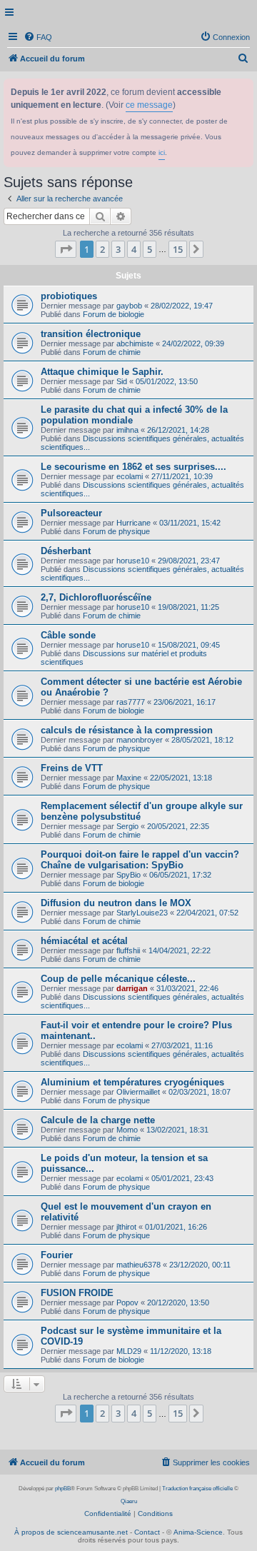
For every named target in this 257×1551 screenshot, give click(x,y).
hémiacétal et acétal (84, 940)
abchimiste (134, 343)
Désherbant (66, 551)
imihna (127, 430)
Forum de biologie (113, 314)
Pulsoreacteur (71, 513)
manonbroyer (139, 740)
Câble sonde (68, 635)
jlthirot (126, 1227)
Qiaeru (129, 1501)
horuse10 (132, 560)
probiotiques (69, 296)
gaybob (129, 305)
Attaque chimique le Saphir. (102, 371)
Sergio (127, 826)
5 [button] (149, 249)
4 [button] (133, 249)
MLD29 (128, 1351)
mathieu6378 (138, 1264)
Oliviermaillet (138, 1092)
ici (161, 152)
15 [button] (178, 249)
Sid (121, 381)
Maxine (128, 777)
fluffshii (128, 950)
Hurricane (133, 522)
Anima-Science (198, 1532)
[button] (65, 249)
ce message (149, 105)
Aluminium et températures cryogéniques (132, 1082)
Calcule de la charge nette (98, 1120)
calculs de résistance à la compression (127, 730)
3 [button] (118, 249)
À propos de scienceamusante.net (71, 1532)
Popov (127, 1302)
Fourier (57, 1255)
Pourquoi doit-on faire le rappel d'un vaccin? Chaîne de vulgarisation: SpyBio (140, 859)
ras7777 (130, 702)
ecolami (129, 476)
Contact (147, 1532)
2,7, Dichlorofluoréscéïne (96, 597)
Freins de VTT (72, 768)
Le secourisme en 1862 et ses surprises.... (133, 466)
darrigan (132, 988)
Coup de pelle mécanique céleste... (118, 978)
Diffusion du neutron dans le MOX (116, 903)
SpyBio (128, 874)
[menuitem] (38, 37)
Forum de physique (116, 531)
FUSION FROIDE (77, 1293)
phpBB (63, 1488)
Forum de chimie (112, 352)
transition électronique (91, 333)
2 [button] (102, 249)
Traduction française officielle (197, 1488)
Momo (127, 1129)
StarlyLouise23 (142, 912)
